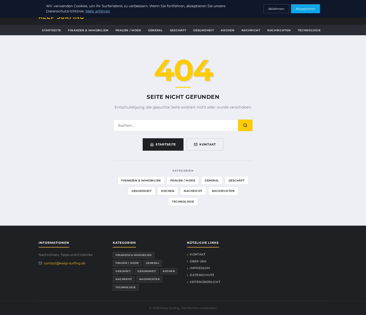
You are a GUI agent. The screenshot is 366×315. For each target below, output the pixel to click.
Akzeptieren (305, 9)
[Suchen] (245, 125)
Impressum (200, 268)
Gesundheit (203, 30)
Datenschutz (202, 275)
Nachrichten (279, 30)
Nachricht (251, 30)
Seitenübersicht (205, 282)
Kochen (227, 30)
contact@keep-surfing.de (64, 263)
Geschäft (178, 30)
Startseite (51, 30)
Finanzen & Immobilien (88, 30)
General (155, 30)
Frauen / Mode (128, 30)
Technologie (309, 30)
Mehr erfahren (97, 11)
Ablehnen (276, 9)
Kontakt (207, 144)
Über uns (198, 261)
